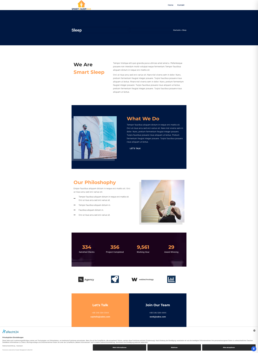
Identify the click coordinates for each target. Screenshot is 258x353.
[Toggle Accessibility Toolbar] (253, 348)
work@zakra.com (158, 317)
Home (170, 5)
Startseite (177, 30)
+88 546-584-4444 (157, 313)
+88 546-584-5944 (100, 313)
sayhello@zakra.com (100, 317)
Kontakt (180, 5)
